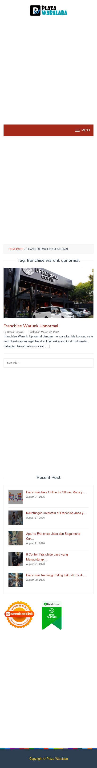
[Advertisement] (48, 69)
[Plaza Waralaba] (48, 10)
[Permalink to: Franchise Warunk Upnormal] (48, 295)
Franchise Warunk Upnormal (31, 326)
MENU (85, 130)
